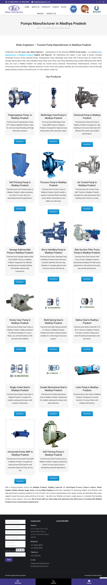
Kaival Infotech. (97, 575)
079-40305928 (36, 555)
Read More (20, 141)
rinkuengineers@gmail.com (40, 563)
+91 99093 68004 (37, 548)
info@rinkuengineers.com (39, 566)
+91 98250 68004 (37, 545)
